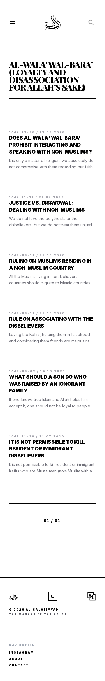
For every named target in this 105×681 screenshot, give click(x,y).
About (16, 659)
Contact (19, 665)
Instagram (21, 652)
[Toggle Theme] (52, 596)
